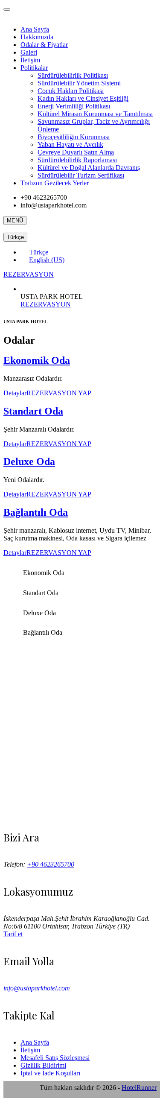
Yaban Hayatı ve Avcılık (70, 144)
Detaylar (14, 393)
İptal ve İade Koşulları (50, 1073)
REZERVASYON (28, 274)
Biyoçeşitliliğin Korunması (74, 136)
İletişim (30, 60)
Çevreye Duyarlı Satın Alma (76, 152)
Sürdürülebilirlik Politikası (73, 75)
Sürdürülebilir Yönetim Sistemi (79, 83)
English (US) (46, 259)
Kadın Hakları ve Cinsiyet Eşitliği (83, 98)
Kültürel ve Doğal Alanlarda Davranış (89, 167)
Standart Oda (33, 411)
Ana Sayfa (34, 29)
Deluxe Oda (29, 461)
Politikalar (34, 67)
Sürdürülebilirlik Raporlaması (77, 160)
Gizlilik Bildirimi (43, 1065)
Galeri (28, 52)
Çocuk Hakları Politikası (71, 90)
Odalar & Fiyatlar (44, 44)
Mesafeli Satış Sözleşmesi (55, 1057)
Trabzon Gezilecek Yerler (54, 183)
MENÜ (15, 220)
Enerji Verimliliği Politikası (74, 106)
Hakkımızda (36, 37)
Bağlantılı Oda (35, 512)
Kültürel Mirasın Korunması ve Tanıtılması (95, 113)
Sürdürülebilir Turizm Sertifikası (81, 175)
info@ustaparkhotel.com (36, 988)
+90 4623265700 (50, 864)
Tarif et (13, 933)
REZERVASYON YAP (58, 393)
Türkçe (15, 237)
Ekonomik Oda (36, 360)
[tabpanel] (80, 496)
